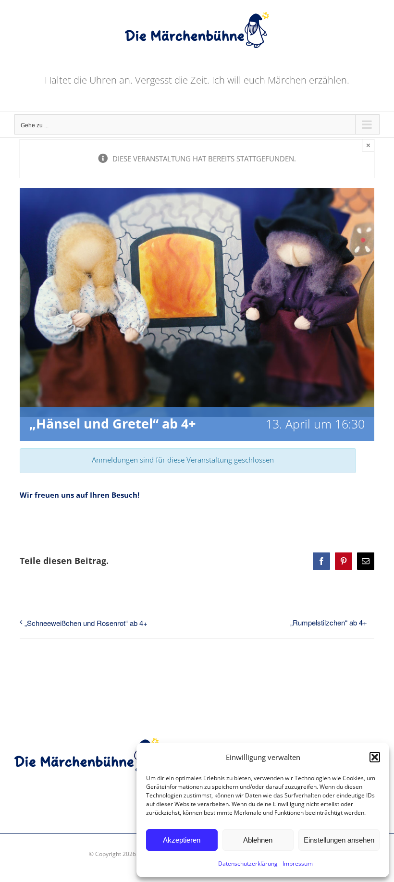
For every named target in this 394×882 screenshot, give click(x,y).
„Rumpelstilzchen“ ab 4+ (328, 622)
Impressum (298, 863)
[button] (375, 757)
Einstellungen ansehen (339, 840)
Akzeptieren (181, 840)
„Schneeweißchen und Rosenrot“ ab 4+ (86, 623)
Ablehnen (257, 840)
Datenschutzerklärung (248, 863)
